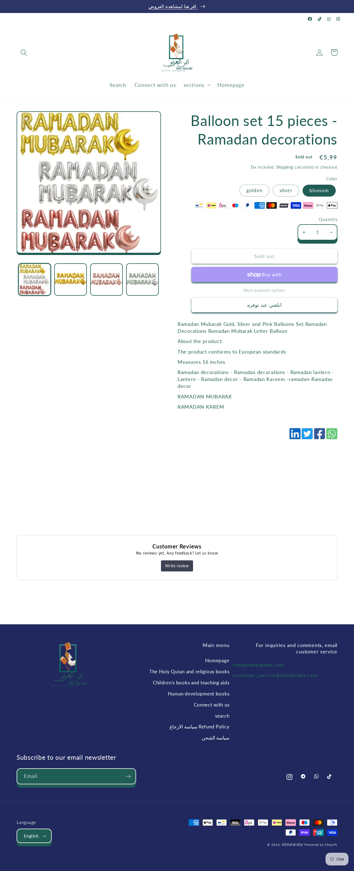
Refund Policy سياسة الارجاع (200, 727)
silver (286, 190)
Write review (177, 565)
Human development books (199, 694)
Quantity (328, 219)
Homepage (217, 660)
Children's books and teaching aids (191, 683)
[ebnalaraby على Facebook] (310, 19)
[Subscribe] (128, 776)
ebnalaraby (292, 844)
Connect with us (212, 705)
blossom (319, 190)
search (222, 716)
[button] (24, 52)
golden (254, 190)
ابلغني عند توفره (264, 305)
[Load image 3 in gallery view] (106, 279)
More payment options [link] (264, 290)
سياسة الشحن (216, 738)
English (31, 835)
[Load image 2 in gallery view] (70, 279)
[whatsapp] (331, 436)
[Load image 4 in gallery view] (142, 279)
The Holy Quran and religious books (189, 671)
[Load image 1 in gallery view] (34, 279)
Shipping (284, 166)
